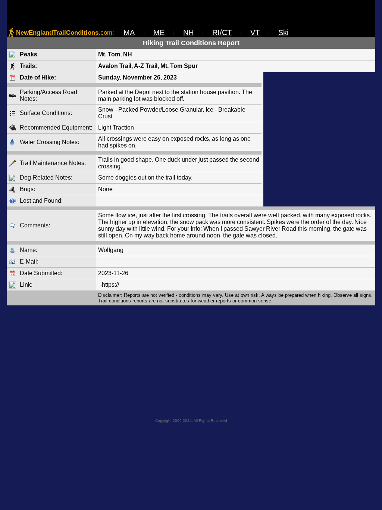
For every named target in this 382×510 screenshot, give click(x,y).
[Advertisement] (319, 139)
